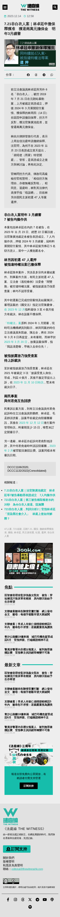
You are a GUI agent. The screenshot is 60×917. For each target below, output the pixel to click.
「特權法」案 (12, 323)
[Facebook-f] (8, 899)
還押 (43, 532)
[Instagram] (15, 899)
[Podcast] (52, 899)
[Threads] (22, 899)
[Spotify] (30, 907)
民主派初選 (28, 532)
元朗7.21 (27, 529)
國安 (36, 529)
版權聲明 (8, 861)
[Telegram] (37, 899)
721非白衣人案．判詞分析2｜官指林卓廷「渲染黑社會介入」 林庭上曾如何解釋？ (30, 514)
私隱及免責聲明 (13, 865)
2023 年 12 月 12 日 (31, 422)
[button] (5, 7)
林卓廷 (17, 532)
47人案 (8, 529)
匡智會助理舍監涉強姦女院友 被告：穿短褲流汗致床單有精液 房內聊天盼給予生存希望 (28, 598)
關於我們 (8, 857)
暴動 (10, 532)
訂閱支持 (29, 785)
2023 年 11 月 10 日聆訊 (29, 382)
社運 (37, 532)
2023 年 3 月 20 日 (15, 342)
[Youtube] (44, 899)
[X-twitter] (30, 899)
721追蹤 (17, 529)
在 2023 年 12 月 (14, 309)
